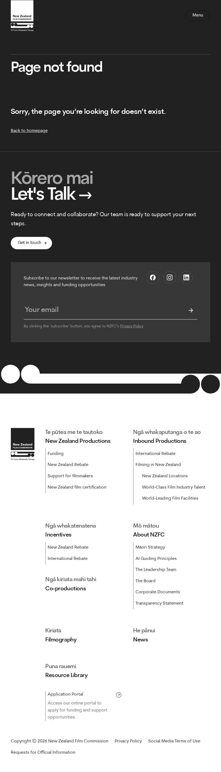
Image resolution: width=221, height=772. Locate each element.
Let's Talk (51, 195)
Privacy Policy (131, 326)
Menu (197, 15)
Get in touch (29, 243)
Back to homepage (29, 131)
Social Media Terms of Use (174, 741)
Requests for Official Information (43, 752)
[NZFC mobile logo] (22, 15)
